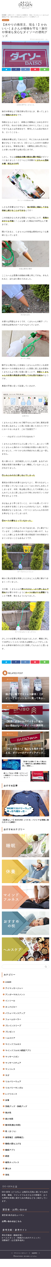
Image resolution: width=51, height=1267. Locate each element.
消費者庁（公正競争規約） (14, 1240)
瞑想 (7, 1156)
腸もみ (8, 1168)
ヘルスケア (10, 1038)
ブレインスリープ (13, 1026)
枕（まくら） (11, 1131)
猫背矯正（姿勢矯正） (15, 1137)
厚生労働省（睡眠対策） (13, 1235)
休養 (7, 1100)
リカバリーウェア (13, 1081)
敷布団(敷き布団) (13, 1125)
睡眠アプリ (10, 1150)
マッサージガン (12, 1057)
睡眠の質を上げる (13, 1144)
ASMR (8, 982)
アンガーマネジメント (15, 994)
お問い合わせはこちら (12, 1221)
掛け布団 (9, 1119)
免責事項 (34, 1253)
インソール (10, 1001)
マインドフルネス (13, 1044)
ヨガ (7, 1075)
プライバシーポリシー (20, 1253)
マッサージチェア (13, 1063)
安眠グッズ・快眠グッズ (16, 1106)
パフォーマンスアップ (15, 1013)
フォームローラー (13, 1019)
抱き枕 (8, 1112)
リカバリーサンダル (14, 1088)
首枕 (7, 1175)
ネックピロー (11, 1007)
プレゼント (10, 1032)
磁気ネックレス (12, 1162)
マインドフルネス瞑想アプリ (18, 1050)
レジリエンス (11, 1094)
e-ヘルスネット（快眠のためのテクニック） (21, 1238)
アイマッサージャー (14, 988)
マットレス (10, 1069)
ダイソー (5, 20)
